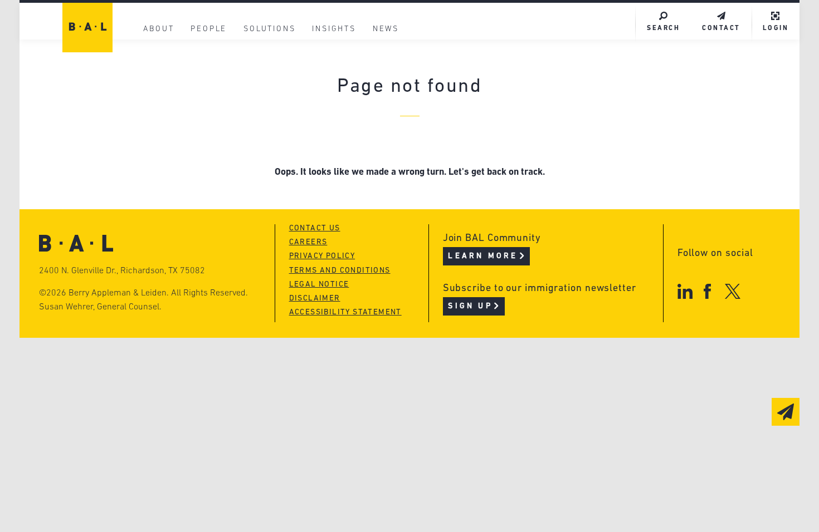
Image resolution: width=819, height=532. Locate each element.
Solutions (269, 29)
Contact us (314, 228)
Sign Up (470, 306)
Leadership (169, 80)
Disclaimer (314, 298)
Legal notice (319, 284)
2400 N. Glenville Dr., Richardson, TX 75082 (122, 271)
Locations (165, 59)
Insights (333, 29)
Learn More (483, 256)
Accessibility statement (345, 312)
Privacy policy (322, 256)
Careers (160, 143)
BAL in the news (182, 122)
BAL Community (349, 59)
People (209, 29)
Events (326, 122)
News (386, 29)
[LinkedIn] (685, 291)
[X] (733, 291)
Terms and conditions (340, 271)
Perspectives (342, 80)
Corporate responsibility (204, 101)
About (158, 29)
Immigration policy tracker (379, 101)
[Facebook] (707, 291)
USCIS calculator (353, 143)
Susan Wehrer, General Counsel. (100, 307)
